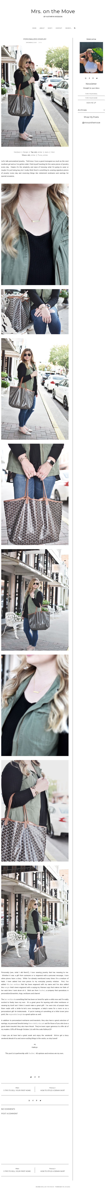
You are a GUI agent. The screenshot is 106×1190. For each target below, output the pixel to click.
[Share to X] (31, 1077)
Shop (50, 28)
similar (39, 152)
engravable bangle (16, 1014)
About (42, 28)
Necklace (17, 152)
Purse (40, 155)
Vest (53, 152)
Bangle (25, 152)
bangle (7, 987)
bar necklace (9, 999)
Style (40, 42)
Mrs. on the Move (53, 11)
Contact (59, 28)
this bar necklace (13, 984)
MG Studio (66, 1187)
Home (34, 28)
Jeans (47, 152)
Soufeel (42, 990)
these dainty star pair (36, 1023)
